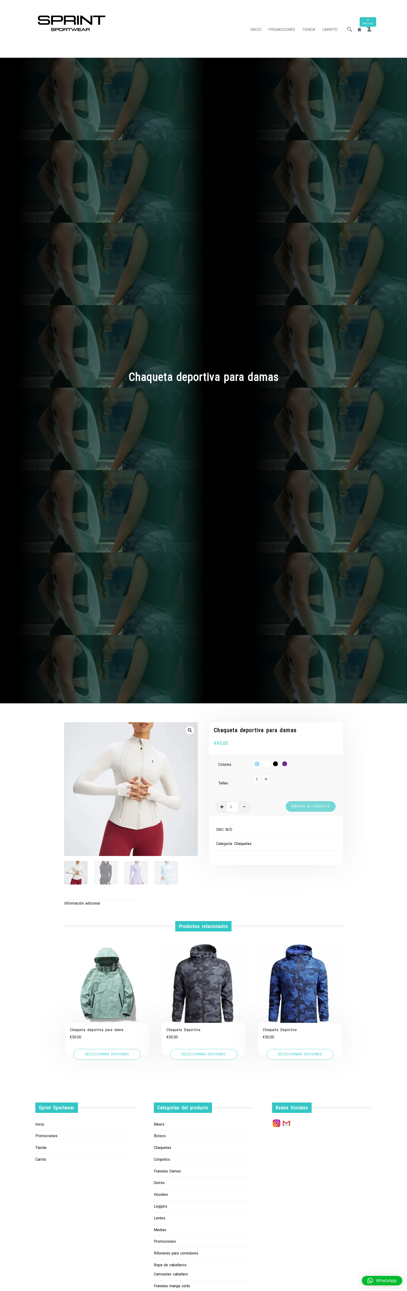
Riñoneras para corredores (176, 1253)
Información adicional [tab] (82, 903)
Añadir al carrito (310, 806)
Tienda (308, 29)
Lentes (159, 1218)
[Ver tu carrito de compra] (359, 29)
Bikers (159, 1124)
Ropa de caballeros (170, 1265)
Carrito (330, 29)
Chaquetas (243, 843)
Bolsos (160, 1136)
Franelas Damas (167, 1171)
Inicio (255, 29)
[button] (190, 730)
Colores (224, 764)
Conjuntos (162, 1159)
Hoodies (161, 1194)
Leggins (160, 1206)
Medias (160, 1230)
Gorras (159, 1182)
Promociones (282, 29)
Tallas (223, 783)
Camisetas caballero (171, 1274)
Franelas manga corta (172, 1286)
